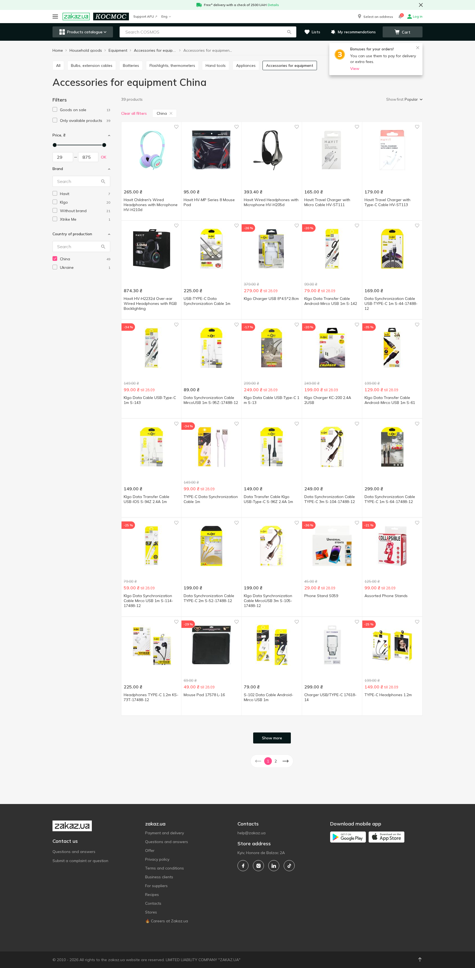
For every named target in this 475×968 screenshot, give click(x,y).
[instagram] (258, 865)
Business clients (159, 876)
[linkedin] (273, 865)
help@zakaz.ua (252, 832)
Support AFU (143, 16)
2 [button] (276, 761)
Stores (151, 912)
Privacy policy (157, 859)
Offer (149, 850)
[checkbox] (55, 109)
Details (273, 5)
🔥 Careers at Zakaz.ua (166, 920)
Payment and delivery (164, 832)
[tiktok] (289, 865)
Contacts (153, 903)
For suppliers (156, 885)
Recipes (152, 894)
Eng (164, 16)
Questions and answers (74, 851)
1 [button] (268, 761)
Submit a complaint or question (80, 860)
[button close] (420, 5)
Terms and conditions (164, 868)
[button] (375, 16)
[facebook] (243, 865)
